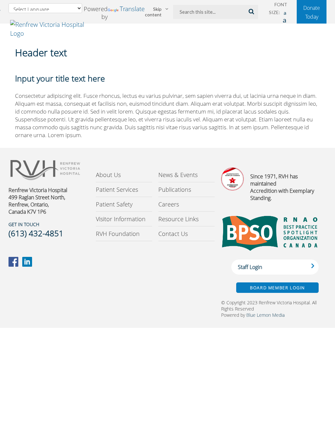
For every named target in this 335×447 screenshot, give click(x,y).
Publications (174, 189)
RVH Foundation (118, 234)
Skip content (153, 11)
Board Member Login (277, 288)
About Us (108, 175)
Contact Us (173, 234)
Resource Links (178, 219)
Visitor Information (121, 219)
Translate (132, 8)
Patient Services (117, 189)
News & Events (178, 175)
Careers (168, 204)
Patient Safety (114, 204)
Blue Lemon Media (265, 315)
